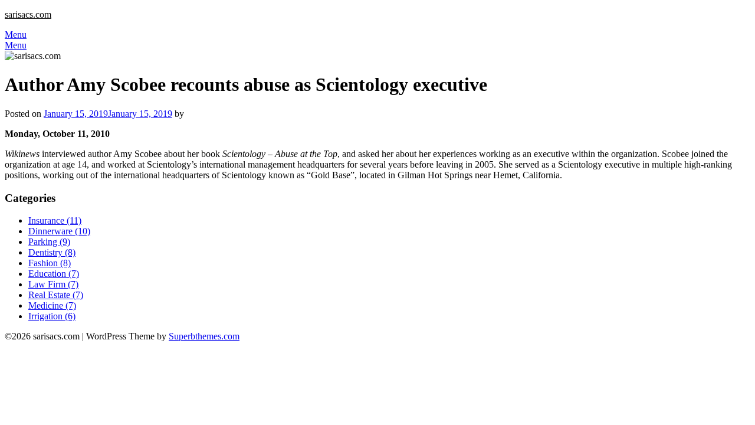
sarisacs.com (28, 14)
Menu (16, 35)
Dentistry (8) (52, 252)
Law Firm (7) (53, 284)
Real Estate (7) (55, 295)
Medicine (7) (52, 305)
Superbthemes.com (204, 336)
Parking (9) (49, 242)
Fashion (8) (49, 263)
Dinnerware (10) (59, 231)
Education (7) (53, 274)
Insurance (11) (54, 220)
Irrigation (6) (52, 316)
